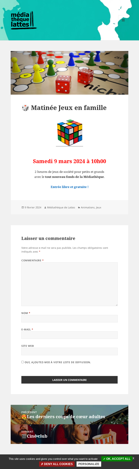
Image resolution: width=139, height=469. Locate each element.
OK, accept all (118, 458)
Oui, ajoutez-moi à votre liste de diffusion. (57, 362)
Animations (88, 207)
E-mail (27, 329)
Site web (27, 346)
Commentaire (32, 260)
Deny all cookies (58, 464)
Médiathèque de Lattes (61, 207)
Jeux (98, 207)
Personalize (88, 464)
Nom (25, 313)
